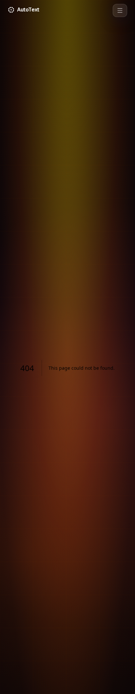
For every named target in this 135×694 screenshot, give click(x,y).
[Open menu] (120, 10)
